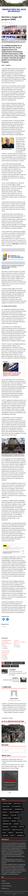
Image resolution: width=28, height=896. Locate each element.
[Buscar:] (14, 750)
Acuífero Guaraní (7, 803)
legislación (6, 666)
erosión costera (6, 818)
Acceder (3, 881)
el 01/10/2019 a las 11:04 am (14, 700)
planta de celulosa (17, 829)
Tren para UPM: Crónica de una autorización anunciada (5, 653)
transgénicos (20, 835)
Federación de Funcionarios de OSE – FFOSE (13, 764)
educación (13, 815)
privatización (19, 832)
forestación (5, 821)
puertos (12, 835)
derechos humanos (18, 663)
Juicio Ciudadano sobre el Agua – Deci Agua (12, 766)
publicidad (15, 666)
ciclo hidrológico (17, 806)
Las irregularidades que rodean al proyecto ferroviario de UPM (7, 643)
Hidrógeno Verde (7, 823)
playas (4, 832)
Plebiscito (11, 832)
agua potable (6, 806)
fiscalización (17, 818)
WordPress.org (5, 888)
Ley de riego (14, 826)
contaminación (18, 809)
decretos (8, 663)
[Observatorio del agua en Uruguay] (14, 5)
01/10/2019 (5, 22)
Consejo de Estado (7, 809)
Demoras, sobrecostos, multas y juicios (19, 642)
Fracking (13, 821)
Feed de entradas (6, 883)
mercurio (21, 826)
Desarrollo (5, 815)
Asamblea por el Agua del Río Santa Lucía (12, 759)
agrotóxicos (17, 803)
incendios (16, 823)
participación (6, 829)
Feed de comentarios (7, 886)
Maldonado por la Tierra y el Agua (10, 768)
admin (11, 22)
